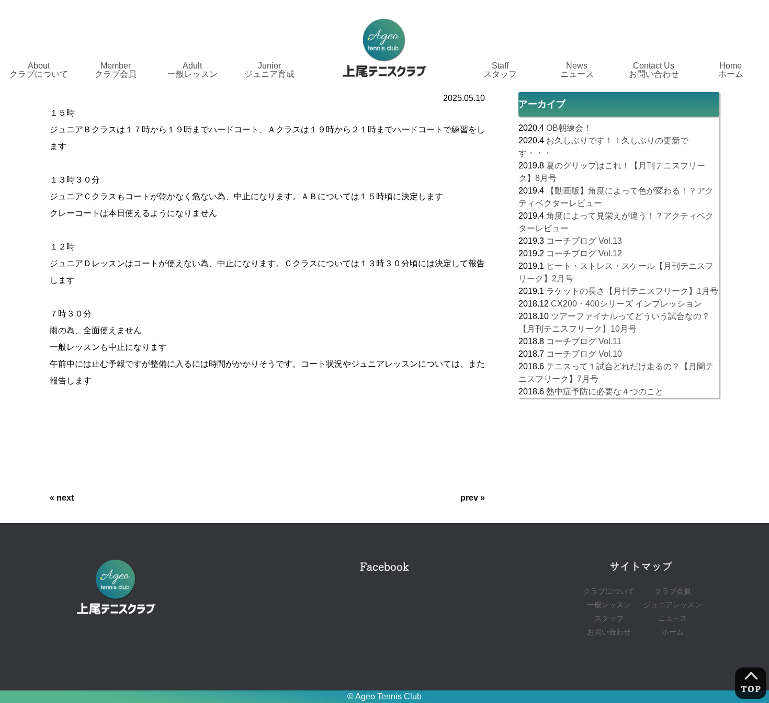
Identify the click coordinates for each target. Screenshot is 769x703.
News (577, 69)
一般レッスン (609, 605)
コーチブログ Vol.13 (584, 240)
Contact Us (654, 69)
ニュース (672, 618)
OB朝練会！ (569, 127)
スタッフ (609, 618)
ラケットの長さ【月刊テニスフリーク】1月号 (632, 291)
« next (62, 497)
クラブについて (609, 591)
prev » (472, 497)
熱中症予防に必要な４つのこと (604, 391)
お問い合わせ (609, 632)
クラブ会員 (672, 591)
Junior (269, 69)
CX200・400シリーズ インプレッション (626, 303)
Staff (500, 69)
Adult (192, 69)
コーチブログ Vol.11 (583, 341)
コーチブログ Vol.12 (584, 253)
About (38, 69)
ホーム (673, 632)
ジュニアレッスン (672, 605)
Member (116, 69)
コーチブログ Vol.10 (584, 353)
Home (730, 69)
